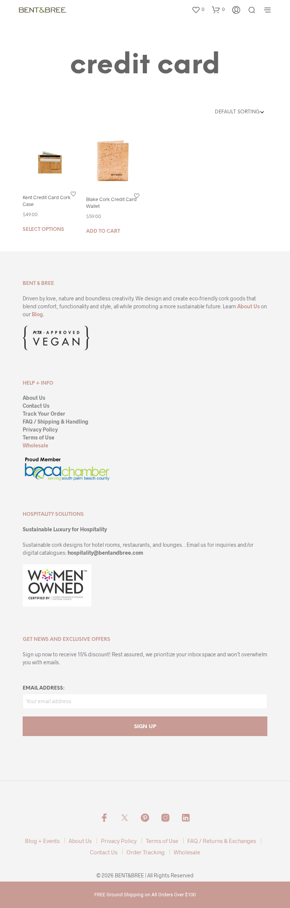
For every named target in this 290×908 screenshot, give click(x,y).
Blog (37, 314)
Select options (43, 229)
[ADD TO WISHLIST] (73, 193)
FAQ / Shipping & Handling (55, 421)
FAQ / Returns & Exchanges (221, 840)
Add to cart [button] (103, 231)
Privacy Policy (40, 429)
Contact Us (36, 405)
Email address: (44, 688)
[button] (197, 9)
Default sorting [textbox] (237, 112)
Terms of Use (38, 437)
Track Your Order (44, 413)
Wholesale (35, 445)
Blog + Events (42, 840)
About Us (248, 306)
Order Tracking (145, 852)
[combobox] (229, 112)
